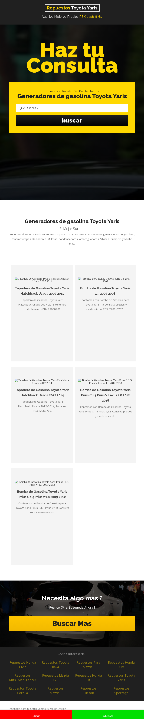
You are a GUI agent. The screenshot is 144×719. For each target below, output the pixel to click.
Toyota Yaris (72, 8)
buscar (72, 120)
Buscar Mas (72, 623)
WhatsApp (108, 716)
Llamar (36, 716)
